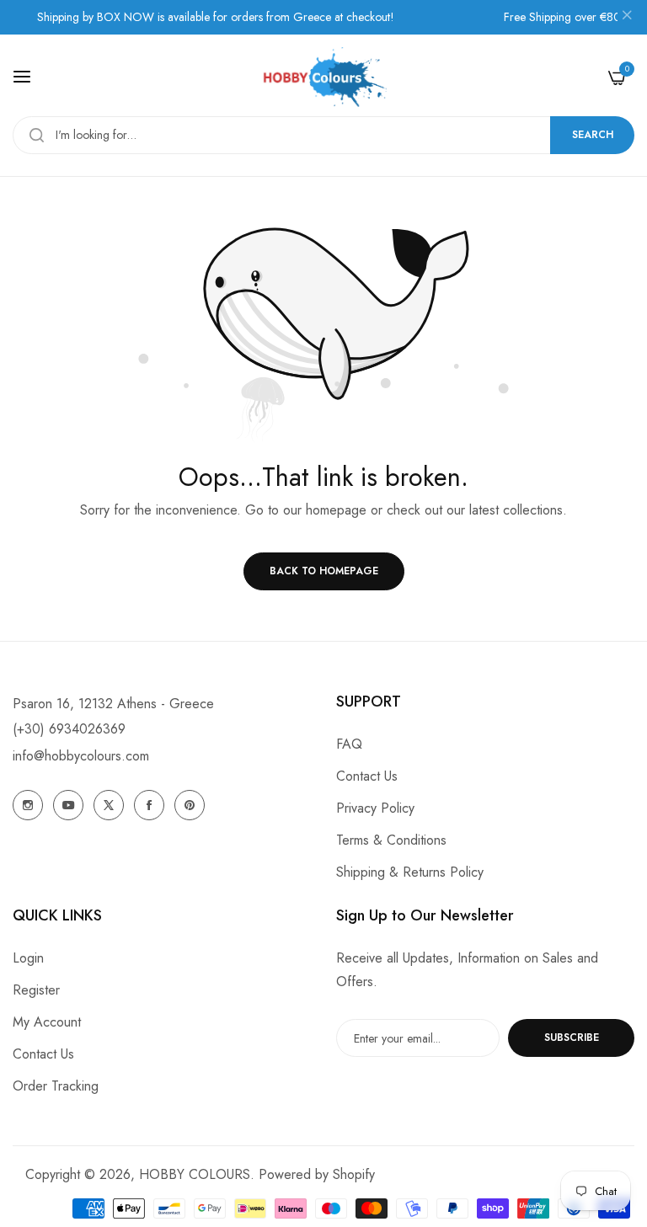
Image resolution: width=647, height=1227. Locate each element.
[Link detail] (28, 805)
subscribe (571, 1037)
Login (28, 958)
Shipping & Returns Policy (410, 872)
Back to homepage (324, 571)
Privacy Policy (375, 808)
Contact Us (367, 776)
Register (36, 990)
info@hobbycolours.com (81, 756)
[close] (626, 17)
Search (592, 134)
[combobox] (323, 135)
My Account (47, 1022)
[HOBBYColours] (323, 77)
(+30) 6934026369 (69, 729)
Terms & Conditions (391, 840)
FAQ (349, 744)
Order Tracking (56, 1086)
